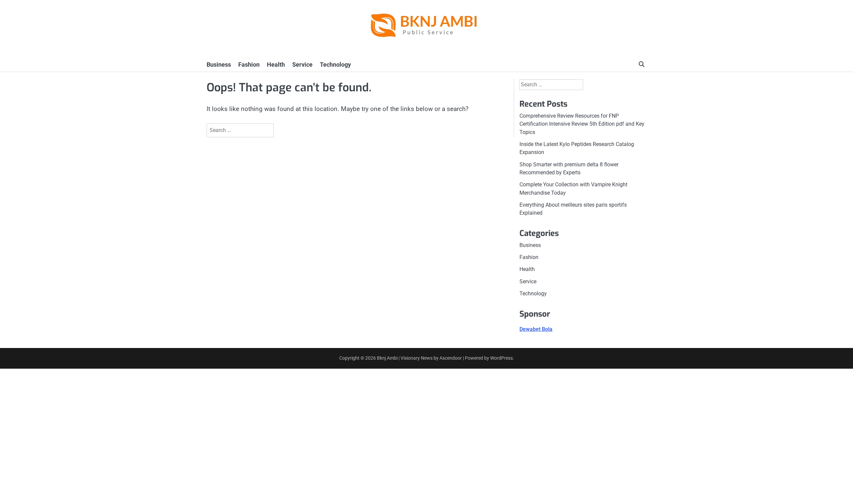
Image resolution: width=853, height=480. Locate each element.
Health (276, 64)
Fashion (249, 64)
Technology (335, 64)
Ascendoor (450, 358)
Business (219, 64)
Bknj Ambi (387, 358)
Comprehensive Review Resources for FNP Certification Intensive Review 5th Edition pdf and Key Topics (581, 124)
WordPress (501, 358)
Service (302, 64)
